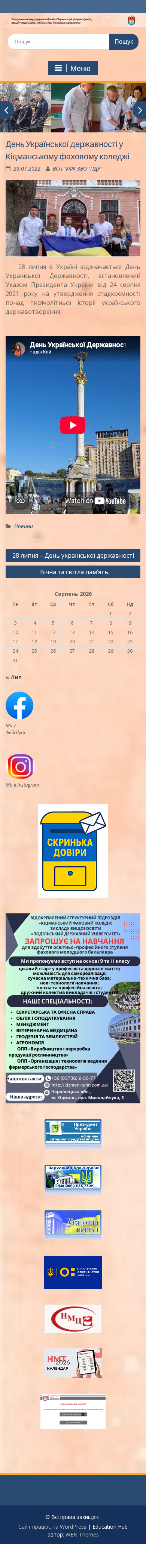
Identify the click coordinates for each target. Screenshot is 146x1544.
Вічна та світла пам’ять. (73, 572)
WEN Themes (82, 1534)
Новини (23, 526)
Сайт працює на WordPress (52, 1526)
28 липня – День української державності (73, 555)
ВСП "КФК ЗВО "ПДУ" (77, 168)
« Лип (14, 677)
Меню (80, 68)
